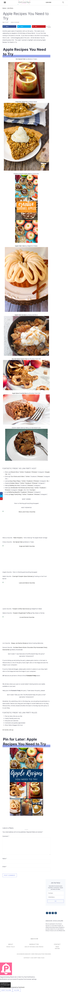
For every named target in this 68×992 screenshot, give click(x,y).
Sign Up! (27, 946)
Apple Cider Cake (20, 246)
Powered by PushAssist (18, 987)
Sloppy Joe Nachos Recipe (19, 643)
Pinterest (34, 472)
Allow (16, 990)
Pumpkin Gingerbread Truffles (22, 613)
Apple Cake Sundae (20, 315)
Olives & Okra (14, 472)
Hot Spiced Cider (21, 59)
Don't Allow (6, 990)
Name (5, 858)
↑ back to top (34, 938)
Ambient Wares (14, 483)
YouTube (32, 490)
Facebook (28, 472)
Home (4, 8)
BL (6, 474)
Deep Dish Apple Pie (21, 101)
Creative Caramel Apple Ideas (22, 173)
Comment (6, 836)
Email (5, 866)
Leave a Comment (15, 22)
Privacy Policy (10, 946)
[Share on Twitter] (1, 496)
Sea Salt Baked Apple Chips (20, 359)
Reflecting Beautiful (14, 492)
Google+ (47, 472)
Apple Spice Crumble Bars (19, 393)
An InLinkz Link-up (8, 730)
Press (57, 946)
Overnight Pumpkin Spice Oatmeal (22, 576)
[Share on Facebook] (1, 493)
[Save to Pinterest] (1, 498)
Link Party (10, 8)
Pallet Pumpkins (18, 537)
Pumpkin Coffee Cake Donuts (21, 608)
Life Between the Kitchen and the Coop (21, 487)
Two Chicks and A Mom (17, 476)
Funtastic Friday (31, 675)
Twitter (21, 472)
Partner (57, 948)
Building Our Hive (15, 485)
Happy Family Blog (15, 494)
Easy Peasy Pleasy (15, 481)
